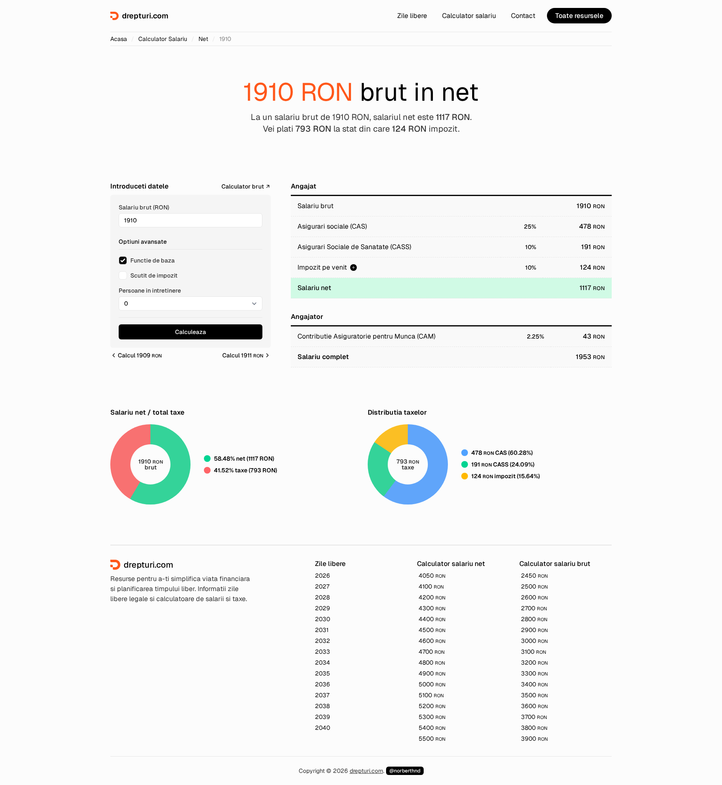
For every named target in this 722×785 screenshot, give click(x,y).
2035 (322, 673)
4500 (432, 630)
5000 (432, 684)
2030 (322, 619)
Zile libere (412, 15)
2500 (534, 586)
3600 (534, 706)
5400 (432, 727)
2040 (322, 727)
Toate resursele (579, 15)
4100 (431, 586)
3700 (534, 717)
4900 (432, 673)
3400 (534, 684)
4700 (432, 651)
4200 (432, 597)
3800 (534, 727)
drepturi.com (366, 771)
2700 (534, 608)
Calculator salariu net (451, 563)
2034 (322, 662)
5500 (432, 738)
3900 (534, 738)
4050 (432, 575)
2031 (321, 630)
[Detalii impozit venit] (353, 267)
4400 (432, 619)
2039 (322, 717)
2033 (322, 651)
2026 (322, 575)
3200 (534, 662)
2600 (534, 597)
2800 (534, 619)
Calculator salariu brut (554, 563)
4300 (432, 608)
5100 (431, 695)
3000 (534, 641)
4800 (432, 662)
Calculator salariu (469, 15)
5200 (432, 706)
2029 (322, 608)
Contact (523, 15)
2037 (322, 695)
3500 (534, 695)
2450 (534, 575)
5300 (432, 717)
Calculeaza (190, 332)
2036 (322, 684)
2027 (322, 586)
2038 (322, 706)
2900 (534, 630)
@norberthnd (404, 770)
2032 (322, 641)
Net (203, 39)
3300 (534, 673)
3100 (533, 651)
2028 (322, 597)
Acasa (118, 39)
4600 (432, 641)
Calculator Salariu (162, 39)
